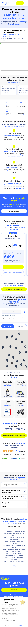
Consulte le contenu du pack (13, 272)
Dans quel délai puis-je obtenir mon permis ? (11, 491)
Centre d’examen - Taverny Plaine (14, 561)
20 (15, 245)
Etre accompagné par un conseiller (14, 435)
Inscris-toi (13, 267)
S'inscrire (19, 3)
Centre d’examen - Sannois (14, 551)
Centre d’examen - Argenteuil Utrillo (14, 549)
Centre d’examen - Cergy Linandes (14, 531)
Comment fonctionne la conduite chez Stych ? (9, 485)
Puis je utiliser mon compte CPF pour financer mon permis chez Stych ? (12, 504)
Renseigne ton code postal (11, 260)
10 (10, 246)
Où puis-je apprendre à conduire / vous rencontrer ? (12, 497)
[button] (12, 363)
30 (20, 246)
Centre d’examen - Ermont (14, 553)
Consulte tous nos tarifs (14, 289)
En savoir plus (5, 92)
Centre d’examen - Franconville (14, 555)
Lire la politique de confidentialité (8, 620)
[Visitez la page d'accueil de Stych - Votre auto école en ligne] (5, 3)
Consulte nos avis (14, 464)
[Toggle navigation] (25, 3)
